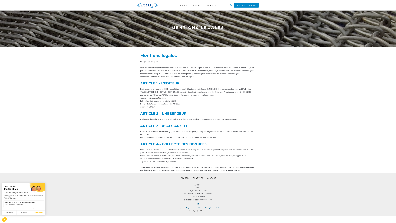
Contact (211, 5)
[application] (203, 5)
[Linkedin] (198, 204)
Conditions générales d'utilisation (212, 208)
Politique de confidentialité (193, 208)
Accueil (184, 5)
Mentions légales (178, 208)
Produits (197, 5)
